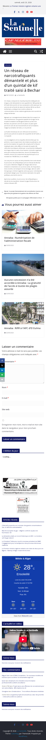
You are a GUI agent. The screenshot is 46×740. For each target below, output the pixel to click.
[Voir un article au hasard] (41, 51)
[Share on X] (2, 365)
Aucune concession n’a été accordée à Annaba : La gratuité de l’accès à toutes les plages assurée (22, 284)
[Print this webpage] (2, 379)
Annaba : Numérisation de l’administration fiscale (19, 239)
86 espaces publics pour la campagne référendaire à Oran (24, 198)
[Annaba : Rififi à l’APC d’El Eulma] (23, 303)
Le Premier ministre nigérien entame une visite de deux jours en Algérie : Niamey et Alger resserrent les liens (22, 549)
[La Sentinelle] (5, 51)
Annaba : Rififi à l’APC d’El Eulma (22, 328)
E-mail (5, 398)
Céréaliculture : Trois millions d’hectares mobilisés (28, 691)
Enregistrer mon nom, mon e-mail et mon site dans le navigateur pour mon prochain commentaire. (22, 428)
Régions (8, 65)
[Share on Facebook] (2, 360)
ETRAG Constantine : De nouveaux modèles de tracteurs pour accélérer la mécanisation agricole (22, 676)
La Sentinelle (21, 95)
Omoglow (5, 691)
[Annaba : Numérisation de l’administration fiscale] (23, 211)
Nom (5, 387)
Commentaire (9, 361)
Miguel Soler (6, 675)
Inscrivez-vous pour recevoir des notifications (16, 663)
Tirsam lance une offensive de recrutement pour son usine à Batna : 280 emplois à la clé (23, 687)
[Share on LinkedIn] (2, 370)
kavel (3, 681)
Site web (5, 409)
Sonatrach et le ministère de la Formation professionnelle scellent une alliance (18, 682)
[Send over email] (2, 374)
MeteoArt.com (27, 616)
